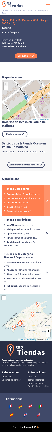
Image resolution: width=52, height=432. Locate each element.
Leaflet (34, 119)
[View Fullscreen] (4, 298)
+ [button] (6, 84)
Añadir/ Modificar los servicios (24, 164)
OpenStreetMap (44, 119)
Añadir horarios (13, 134)
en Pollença (16, 211)
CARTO (48, 340)
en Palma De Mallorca (21, 194)
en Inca (14, 207)
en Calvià (15, 202)
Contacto (32, 376)
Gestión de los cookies (38, 386)
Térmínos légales (36, 380)
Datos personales (36, 383)
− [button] (6, 88)
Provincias (7, 376)
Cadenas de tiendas (11, 380)
